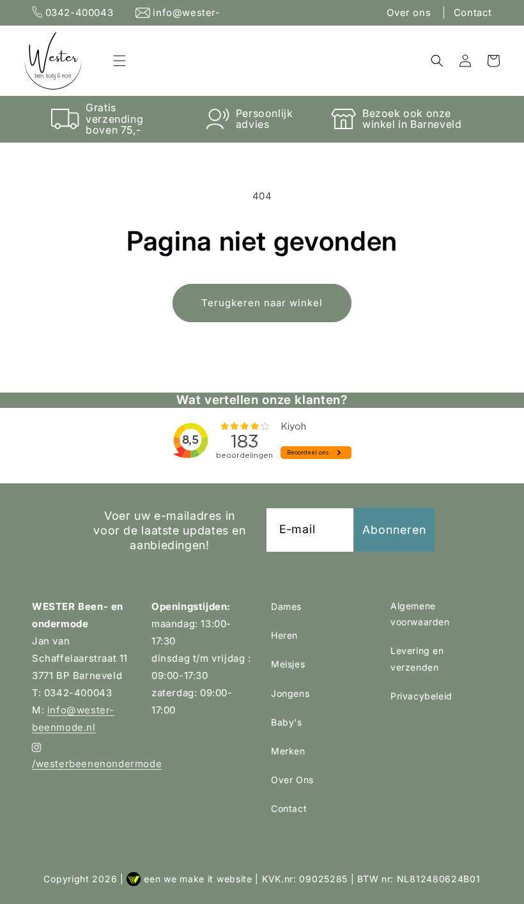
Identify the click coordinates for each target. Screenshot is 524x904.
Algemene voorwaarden (420, 613)
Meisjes (288, 664)
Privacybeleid (421, 695)
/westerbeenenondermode (83, 764)
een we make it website (198, 878)
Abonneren (394, 529)
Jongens (290, 693)
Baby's (286, 722)
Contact (473, 12)
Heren (284, 635)
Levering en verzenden (417, 658)
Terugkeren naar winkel (262, 303)
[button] (119, 61)
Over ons (410, 12)
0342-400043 (79, 12)
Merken (288, 750)
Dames (286, 606)
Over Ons (292, 779)
